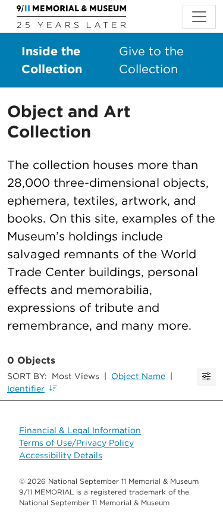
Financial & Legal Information (80, 430)
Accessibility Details (60, 455)
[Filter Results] (206, 377)
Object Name (138, 376)
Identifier (26, 388)
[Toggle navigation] (199, 17)
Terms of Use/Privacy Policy (76, 442)
